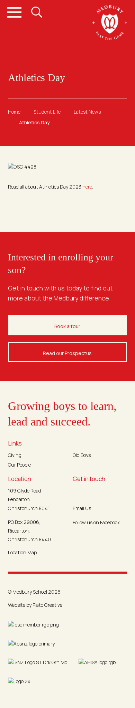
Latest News (87, 111)
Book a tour (67, 326)
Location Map (22, 552)
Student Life (47, 111)
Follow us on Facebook (96, 522)
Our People (19, 464)
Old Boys (82, 455)
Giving (14, 455)
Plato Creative (47, 605)
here (87, 186)
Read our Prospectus (67, 353)
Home (14, 111)
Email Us (82, 508)
